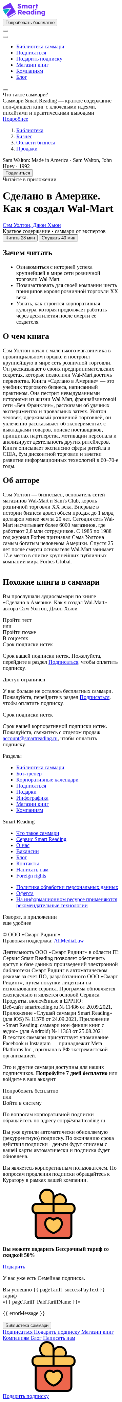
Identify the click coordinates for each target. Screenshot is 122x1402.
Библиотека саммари (40, 46)
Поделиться (17, 173)
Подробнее (15, 119)
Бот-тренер (29, 773)
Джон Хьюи (47, 225)
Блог (21, 77)
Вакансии (27, 851)
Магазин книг (32, 65)
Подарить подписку (39, 59)
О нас (22, 845)
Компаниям (29, 71)
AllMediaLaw (69, 940)
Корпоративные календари (47, 779)
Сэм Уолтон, (18, 225)
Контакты (27, 863)
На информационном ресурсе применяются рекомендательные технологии (66, 902)
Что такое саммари (37, 833)
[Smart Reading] (24, 16)
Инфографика (32, 798)
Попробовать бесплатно (30, 22)
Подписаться (31, 52)
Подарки (26, 792)
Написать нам (32, 869)
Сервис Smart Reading (41, 839)
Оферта (25, 893)
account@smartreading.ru (30, 738)
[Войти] (5, 31)
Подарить (14, 1266)
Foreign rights (31, 876)
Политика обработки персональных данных (67, 887)
